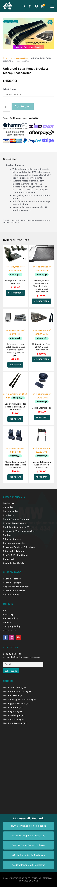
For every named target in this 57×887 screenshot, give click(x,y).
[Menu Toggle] (52, 6)
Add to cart (23, 106)
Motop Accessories (19, 58)
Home (6, 58)
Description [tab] (10, 159)
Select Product (10, 89)
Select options (15, 293)
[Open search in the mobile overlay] (24, 6)
